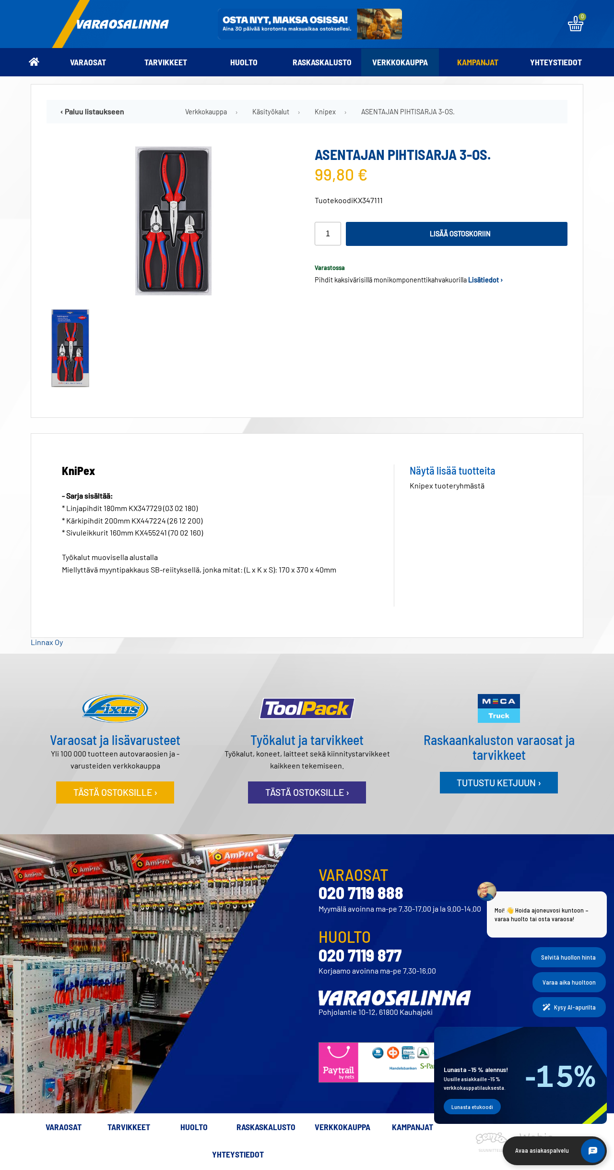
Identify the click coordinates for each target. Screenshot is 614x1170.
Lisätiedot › (485, 280)
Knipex (325, 112)
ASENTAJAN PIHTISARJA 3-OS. (408, 112)
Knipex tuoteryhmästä (447, 485)
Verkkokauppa (400, 62)
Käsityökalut (270, 112)
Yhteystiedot (556, 62)
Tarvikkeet (165, 62)
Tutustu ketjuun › (499, 782)
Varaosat (88, 62)
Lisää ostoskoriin (460, 234)
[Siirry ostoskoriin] (575, 28)
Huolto (244, 62)
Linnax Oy (47, 641)
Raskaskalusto (322, 62)
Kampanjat (477, 62)
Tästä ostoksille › (115, 792)
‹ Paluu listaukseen (92, 111)
